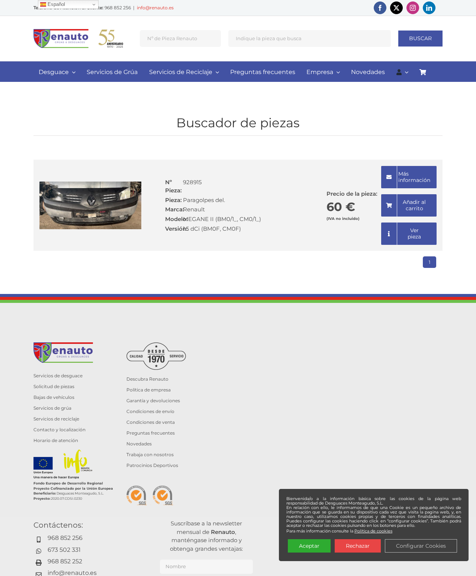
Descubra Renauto (147, 379)
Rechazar (358, 546)
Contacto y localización (59, 429)
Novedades (139, 444)
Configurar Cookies (421, 546)
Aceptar (309, 546)
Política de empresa (148, 390)
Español (55, 4)
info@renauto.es (155, 7)
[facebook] (380, 7)
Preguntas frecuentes (150, 433)
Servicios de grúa (52, 408)
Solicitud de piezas (53, 386)
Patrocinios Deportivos (152, 465)
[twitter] (396, 7)
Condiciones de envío (150, 411)
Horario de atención (55, 440)
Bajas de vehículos (53, 397)
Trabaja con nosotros (150, 454)
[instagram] (412, 7)
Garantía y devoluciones (153, 400)
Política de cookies (373, 531)
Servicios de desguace (58, 375)
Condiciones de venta (150, 422)
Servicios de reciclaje (56, 419)
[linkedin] (429, 7)
